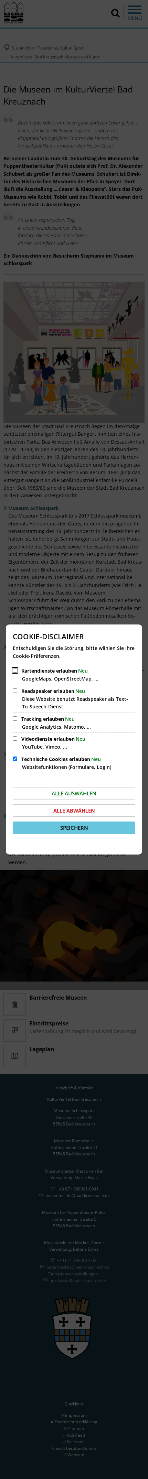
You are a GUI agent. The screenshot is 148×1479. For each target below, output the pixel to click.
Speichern (74, 827)
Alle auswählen (74, 793)
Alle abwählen (74, 810)
